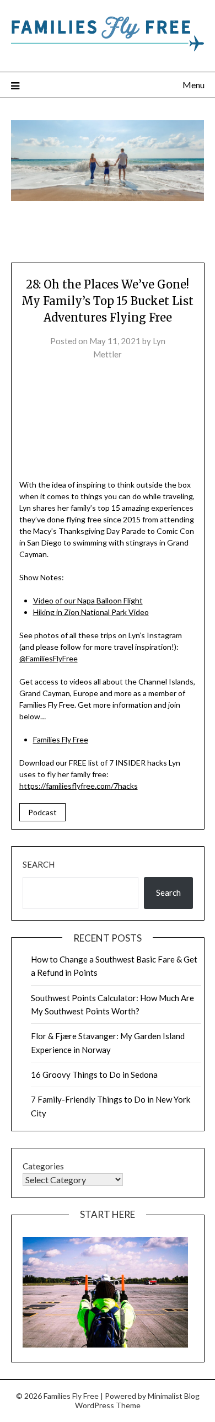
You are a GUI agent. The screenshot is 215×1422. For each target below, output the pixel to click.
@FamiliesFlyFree (48, 658)
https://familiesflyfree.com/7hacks (78, 785)
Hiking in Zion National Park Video (91, 612)
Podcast (42, 812)
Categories (43, 1166)
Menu (193, 84)
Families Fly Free (60, 739)
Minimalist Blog (174, 1395)
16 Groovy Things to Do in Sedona (94, 1074)
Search (39, 864)
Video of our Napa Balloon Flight (88, 600)
